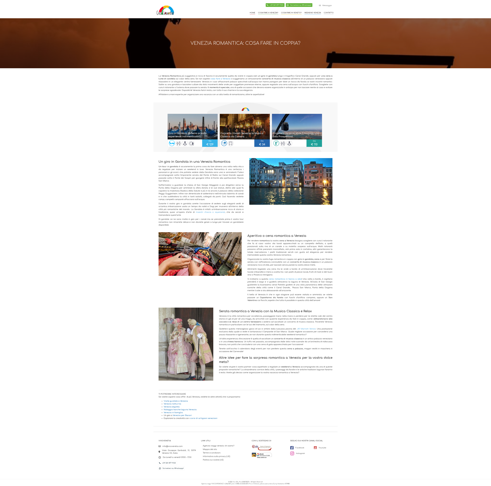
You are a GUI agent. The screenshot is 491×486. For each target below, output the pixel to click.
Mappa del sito (210, 449)
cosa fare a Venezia (220, 79)
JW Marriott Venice (306, 329)
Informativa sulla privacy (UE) (216, 456)
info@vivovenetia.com (173, 446)
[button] (325, 5)
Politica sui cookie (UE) (213, 460)
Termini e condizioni (211, 453)
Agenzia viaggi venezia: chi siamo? (218, 446)
